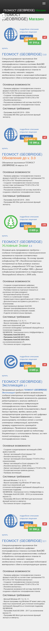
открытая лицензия (28, 31)
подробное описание (29, 29)
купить (5, 48)
